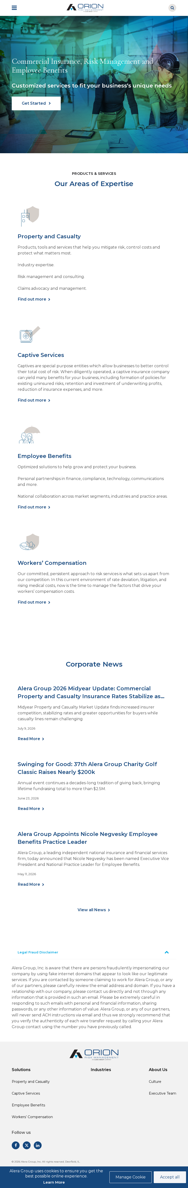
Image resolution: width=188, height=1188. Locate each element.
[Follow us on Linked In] (38, 1145)
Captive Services (26, 1093)
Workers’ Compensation (32, 1117)
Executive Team (162, 1093)
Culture (155, 1081)
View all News (92, 910)
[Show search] (172, 8)
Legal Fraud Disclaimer (38, 952)
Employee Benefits (28, 1105)
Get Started (34, 103)
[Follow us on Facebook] (16, 1145)
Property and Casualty (31, 1081)
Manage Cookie (131, 1177)
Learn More (54, 1182)
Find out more (32, 299)
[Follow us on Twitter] (27, 1145)
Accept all (170, 1177)
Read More (29, 738)
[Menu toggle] (18, 8)
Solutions (21, 1069)
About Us (158, 1069)
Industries (101, 1069)
